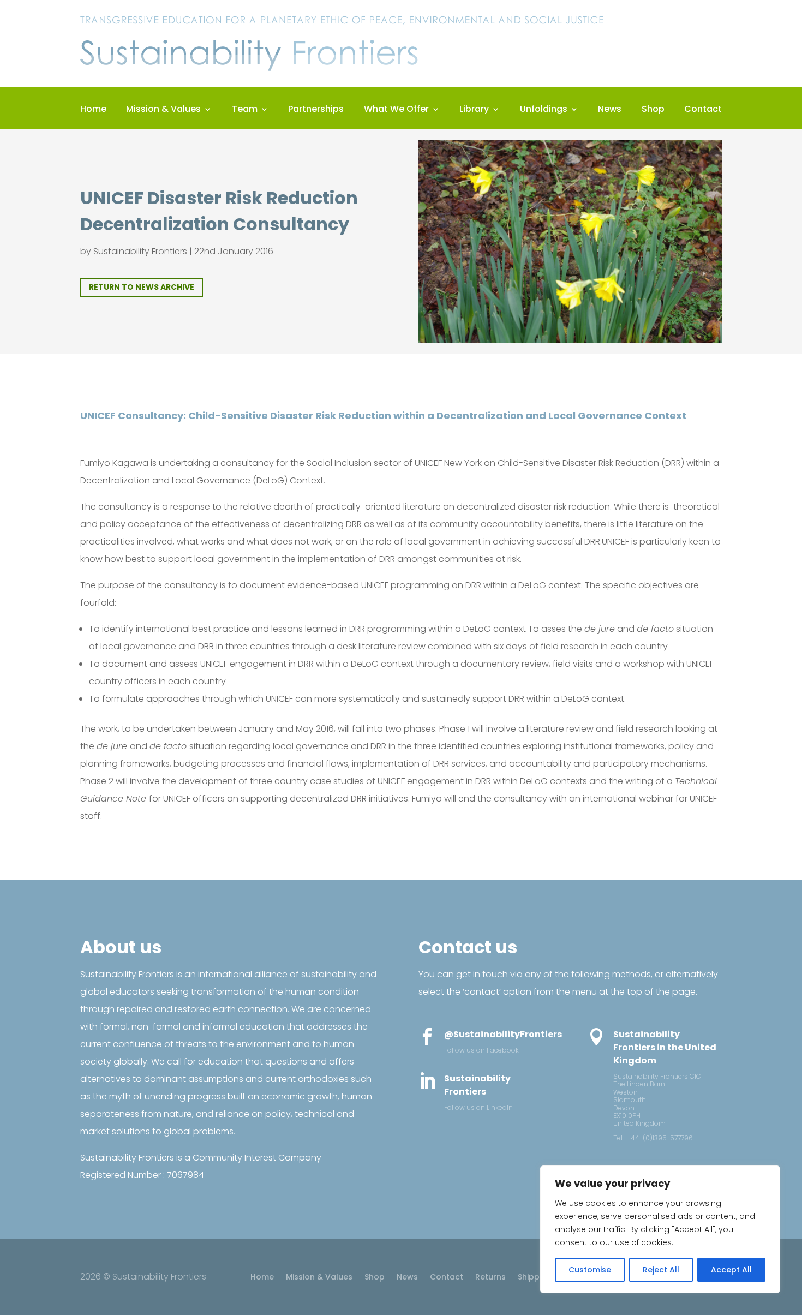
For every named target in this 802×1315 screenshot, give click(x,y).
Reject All (661, 1269)
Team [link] (245, 110)
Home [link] (93, 110)
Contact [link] (703, 110)
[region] (660, 1229)
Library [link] (474, 110)
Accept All (731, 1269)
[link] (342, 73)
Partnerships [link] (316, 110)
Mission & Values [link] (163, 110)
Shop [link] (653, 110)
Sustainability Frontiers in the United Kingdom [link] (664, 1047)
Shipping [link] (535, 1277)
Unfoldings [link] (543, 110)
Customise (589, 1269)
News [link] (609, 110)
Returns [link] (490, 1277)
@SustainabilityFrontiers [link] (503, 1034)
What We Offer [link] (396, 110)
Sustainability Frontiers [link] (140, 251)
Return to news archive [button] (141, 287)
